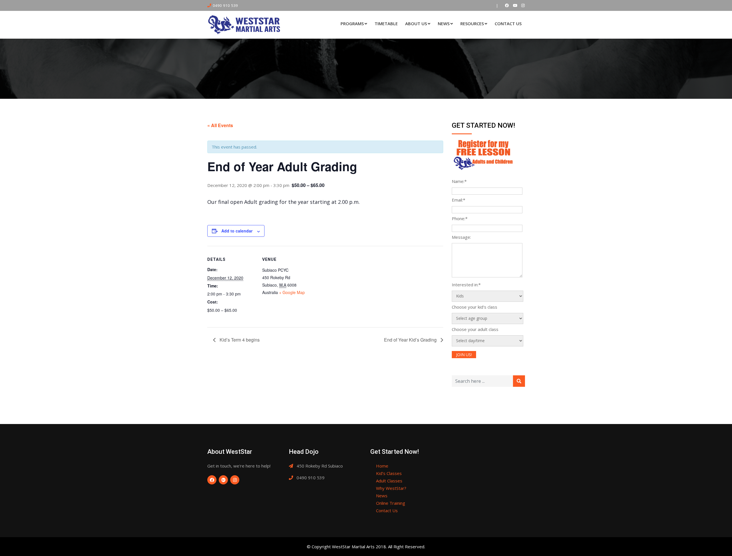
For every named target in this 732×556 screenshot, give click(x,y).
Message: (461, 237)
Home (382, 466)
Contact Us (508, 23)
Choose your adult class (475, 329)
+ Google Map (292, 292)
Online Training (390, 503)
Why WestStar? (391, 488)
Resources (472, 23)
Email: (458, 200)
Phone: (460, 218)
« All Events (220, 125)
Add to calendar (236, 231)
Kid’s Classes (389, 473)
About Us (416, 23)
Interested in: (466, 284)
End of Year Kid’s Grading (411, 339)
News (443, 23)
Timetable (386, 23)
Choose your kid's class (474, 307)
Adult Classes (389, 481)
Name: (459, 181)
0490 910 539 (225, 5)
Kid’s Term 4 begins (239, 339)
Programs (352, 23)
